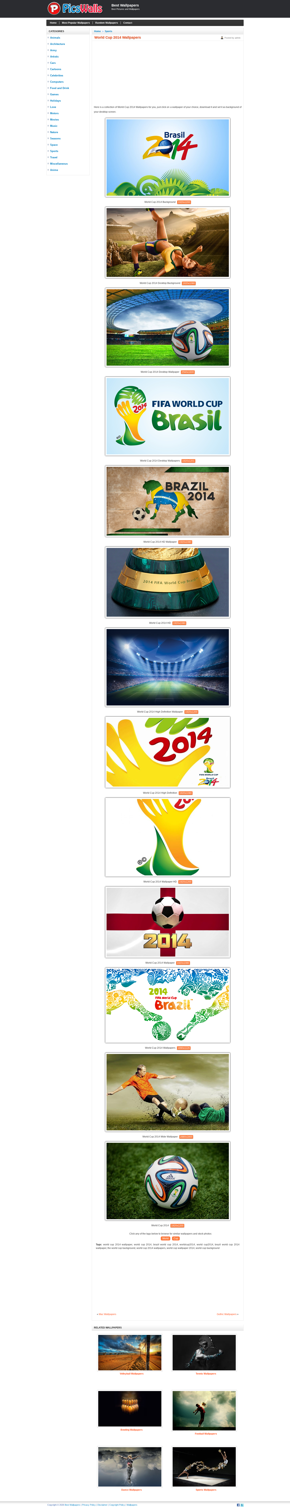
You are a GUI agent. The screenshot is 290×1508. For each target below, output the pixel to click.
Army (53, 50)
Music (53, 125)
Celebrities (56, 75)
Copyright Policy (117, 1505)
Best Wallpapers (125, 5)
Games (54, 94)
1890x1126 (184, 1048)
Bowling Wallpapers (132, 1429)
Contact (127, 22)
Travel (53, 157)
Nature (54, 132)
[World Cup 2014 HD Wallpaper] (167, 536)
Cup (176, 1238)
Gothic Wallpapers (227, 1314)
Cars (53, 62)
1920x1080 (189, 283)
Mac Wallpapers (107, 1314)
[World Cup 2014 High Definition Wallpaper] (167, 705)
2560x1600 (188, 372)
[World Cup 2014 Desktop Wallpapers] (167, 454)
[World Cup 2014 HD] (167, 617)
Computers (57, 81)
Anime (54, 170)
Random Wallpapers (106, 22)
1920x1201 (188, 461)
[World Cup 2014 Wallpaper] (167, 957)
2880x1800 (186, 1136)
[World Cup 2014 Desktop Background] (167, 277)
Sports (54, 151)
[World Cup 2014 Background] (167, 196)
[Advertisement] (68, 236)
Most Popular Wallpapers (76, 22)
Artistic (54, 56)
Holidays (55, 100)
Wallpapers (132, 1505)
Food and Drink (59, 88)
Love (53, 107)
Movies (54, 119)
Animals (55, 37)
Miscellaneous (59, 163)
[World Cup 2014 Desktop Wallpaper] (167, 366)
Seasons (55, 138)
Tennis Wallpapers (206, 1373)
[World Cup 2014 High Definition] (167, 787)
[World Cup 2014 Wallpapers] (167, 1042)
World (165, 1238)
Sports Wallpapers (206, 1490)
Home (53, 22)
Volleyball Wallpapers (132, 1373)
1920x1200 (184, 202)
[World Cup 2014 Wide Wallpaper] (167, 1130)
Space (54, 144)
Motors (54, 113)
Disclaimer (102, 1505)
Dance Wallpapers (131, 1490)
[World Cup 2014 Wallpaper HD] (167, 875)
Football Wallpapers (206, 1433)
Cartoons (55, 69)
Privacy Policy (89, 1505)
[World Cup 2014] (167, 1219)
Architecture (57, 44)
